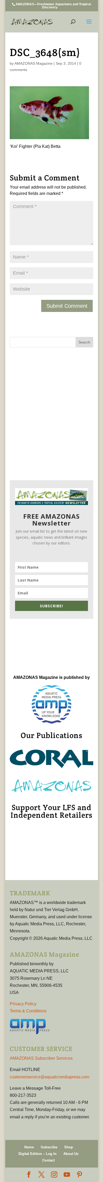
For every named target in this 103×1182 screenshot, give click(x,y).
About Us (70, 1154)
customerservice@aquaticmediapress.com (49, 1077)
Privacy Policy (23, 1004)
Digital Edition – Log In (37, 1154)
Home (29, 1147)
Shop (68, 1147)
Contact (48, 1160)
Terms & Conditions (28, 1011)
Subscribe (49, 1147)
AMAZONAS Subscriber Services (41, 1058)
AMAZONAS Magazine (34, 63)
